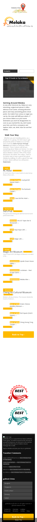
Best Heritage (15, 180)
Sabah (7, 498)
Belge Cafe (18, 239)
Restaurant (8, 209)
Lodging (22, 509)
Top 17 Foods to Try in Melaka (16, 78)
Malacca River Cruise (14, 467)
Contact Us (7, 509)
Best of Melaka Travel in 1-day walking (20, 469)
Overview (15, 509)
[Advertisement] (18, 48)
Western (13, 221)
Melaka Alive (24, 279)
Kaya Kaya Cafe (19, 230)
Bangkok (7, 483)
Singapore (8, 487)
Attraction (8, 290)
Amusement (14, 261)
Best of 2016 (14, 304)
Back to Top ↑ (18, 334)
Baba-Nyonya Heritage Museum (15, 144)
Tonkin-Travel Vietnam (9, 462)
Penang (7, 494)
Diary (28, 511)
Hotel (6, 168)
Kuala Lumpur (9, 491)
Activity (7, 249)
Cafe (12, 230)
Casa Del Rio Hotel (21, 198)
